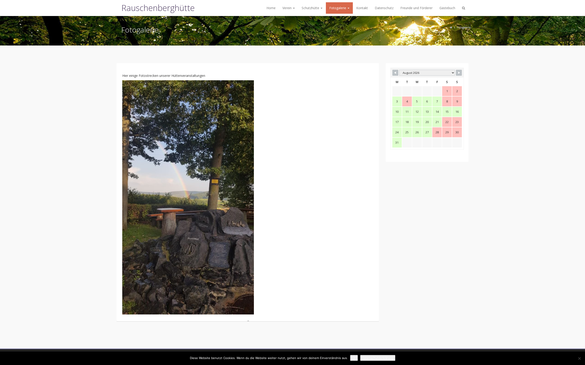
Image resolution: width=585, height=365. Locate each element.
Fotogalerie (338, 8)
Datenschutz (384, 8)
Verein (287, 8)
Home (271, 8)
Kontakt (362, 8)
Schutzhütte (311, 8)
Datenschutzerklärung (378, 358)
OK (354, 358)
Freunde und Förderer (416, 8)
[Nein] (579, 358)
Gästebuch (447, 8)
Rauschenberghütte (158, 7)
